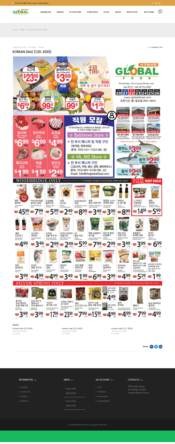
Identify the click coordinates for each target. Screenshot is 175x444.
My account (103, 396)
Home (15, 29)
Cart (99, 387)
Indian (60, 12)
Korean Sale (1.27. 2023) (122, 328)
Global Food (86, 425)
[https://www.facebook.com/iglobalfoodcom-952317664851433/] (153, 3)
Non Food (132, 12)
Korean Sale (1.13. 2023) (72, 328)
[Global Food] (21, 12)
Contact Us (25, 391)
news (22, 29)
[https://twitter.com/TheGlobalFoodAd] (156, 3)
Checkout (102, 391)
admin (33, 47)
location (24, 396)
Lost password (103, 401)
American (45, 12)
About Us (24, 401)
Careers (24, 387)
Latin (106, 12)
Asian (118, 12)
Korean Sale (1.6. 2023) (23, 328)
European (92, 12)
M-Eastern (75, 12)
